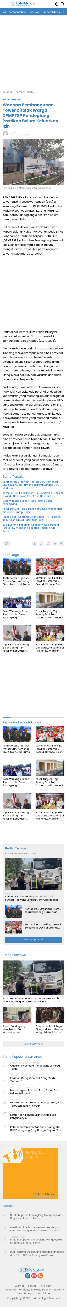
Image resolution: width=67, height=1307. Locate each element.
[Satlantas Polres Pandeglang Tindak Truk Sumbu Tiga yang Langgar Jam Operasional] (33, 874)
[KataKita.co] (23, 4)
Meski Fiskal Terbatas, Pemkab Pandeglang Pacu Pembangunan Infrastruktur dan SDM (36, 1229)
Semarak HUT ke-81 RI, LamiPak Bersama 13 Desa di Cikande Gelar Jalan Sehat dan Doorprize (33, 494)
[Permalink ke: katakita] (5, 133)
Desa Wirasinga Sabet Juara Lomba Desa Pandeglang (27, 502)
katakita (14, 132)
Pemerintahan (12, 99)
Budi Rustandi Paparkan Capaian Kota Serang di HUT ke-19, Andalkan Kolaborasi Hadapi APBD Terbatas (31, 528)
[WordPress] (27, 1276)
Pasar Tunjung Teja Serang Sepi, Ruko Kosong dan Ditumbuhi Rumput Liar (32, 510)
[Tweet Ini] (41, 543)
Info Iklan (46, 1286)
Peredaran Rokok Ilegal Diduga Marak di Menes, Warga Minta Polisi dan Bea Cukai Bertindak (50, 1029)
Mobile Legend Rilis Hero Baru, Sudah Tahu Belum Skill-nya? (35, 1092)
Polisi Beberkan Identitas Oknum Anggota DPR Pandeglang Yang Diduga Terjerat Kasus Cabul (36, 1128)
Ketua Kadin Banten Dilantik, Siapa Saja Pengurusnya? (33, 1116)
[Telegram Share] (55, 543)
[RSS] (40, 1276)
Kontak (32, 1286)
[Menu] (5, 4)
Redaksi (56, 1289)
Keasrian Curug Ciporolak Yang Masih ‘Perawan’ (32, 1080)
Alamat (19, 1286)
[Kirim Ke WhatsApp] (61, 543)
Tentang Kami (25, 1293)
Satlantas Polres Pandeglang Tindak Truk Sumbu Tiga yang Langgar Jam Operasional (31, 898)
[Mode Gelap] (57, 4)
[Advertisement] (33, 52)
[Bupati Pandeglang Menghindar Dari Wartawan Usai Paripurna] (17, 1015)
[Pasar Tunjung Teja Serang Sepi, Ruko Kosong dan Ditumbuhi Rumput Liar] (50, 600)
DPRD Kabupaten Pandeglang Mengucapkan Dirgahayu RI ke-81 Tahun (36, 1241)
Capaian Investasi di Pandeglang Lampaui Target (35, 1067)
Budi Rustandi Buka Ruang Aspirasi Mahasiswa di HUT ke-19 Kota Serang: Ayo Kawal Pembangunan (37, 1253)
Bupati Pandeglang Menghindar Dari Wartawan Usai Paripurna (14, 1029)
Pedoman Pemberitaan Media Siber (26, 1289)
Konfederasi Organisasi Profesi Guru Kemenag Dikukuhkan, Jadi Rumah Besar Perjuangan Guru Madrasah (31, 485)
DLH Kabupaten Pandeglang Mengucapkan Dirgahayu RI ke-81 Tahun (35, 1216)
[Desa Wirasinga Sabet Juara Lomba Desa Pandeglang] (17, 600)
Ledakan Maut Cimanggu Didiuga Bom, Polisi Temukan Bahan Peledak (36, 1104)
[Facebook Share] (34, 543)
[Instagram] (34, 1276)
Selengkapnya (32, 939)
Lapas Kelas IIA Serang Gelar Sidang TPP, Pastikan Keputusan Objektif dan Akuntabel (32, 518)
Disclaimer (44, 1293)
